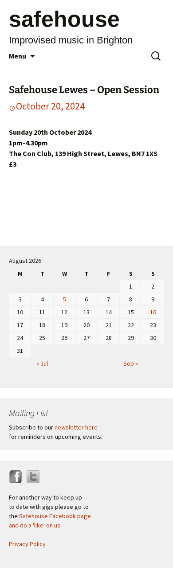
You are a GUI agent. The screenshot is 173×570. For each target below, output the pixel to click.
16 (153, 312)
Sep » (130, 363)
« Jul (42, 363)
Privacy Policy (27, 544)
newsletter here (76, 427)
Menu (17, 55)
